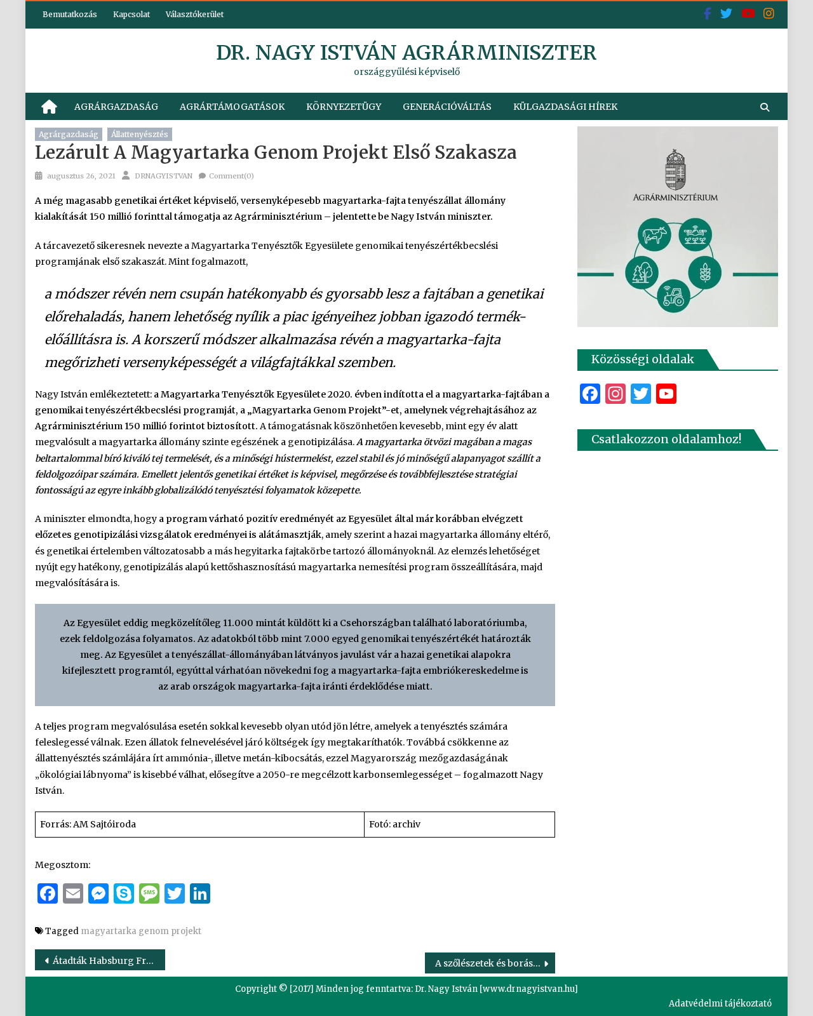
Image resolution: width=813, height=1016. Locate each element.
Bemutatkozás (70, 14)
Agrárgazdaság (116, 106)
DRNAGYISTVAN (163, 175)
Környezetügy (343, 106)
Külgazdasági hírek (565, 106)
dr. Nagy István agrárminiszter (406, 52)
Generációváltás (447, 106)
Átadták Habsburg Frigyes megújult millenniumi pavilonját (109, 960)
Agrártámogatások (232, 106)
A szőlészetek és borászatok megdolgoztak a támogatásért (495, 963)
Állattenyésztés (139, 134)
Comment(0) (231, 175)
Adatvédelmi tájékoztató (720, 1003)
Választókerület (195, 14)
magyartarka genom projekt (141, 931)
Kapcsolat (131, 14)
